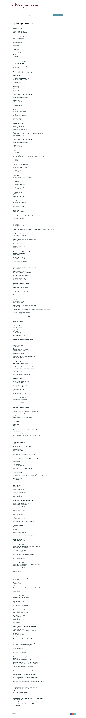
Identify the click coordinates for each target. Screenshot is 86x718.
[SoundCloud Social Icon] (73, 714)
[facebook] (71, 714)
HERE (17, 45)
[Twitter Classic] (75, 714)
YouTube (27, 312)
